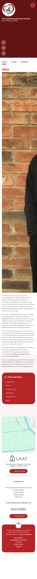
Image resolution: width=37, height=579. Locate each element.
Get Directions (19, 516)
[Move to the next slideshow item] (3, 48)
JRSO (4, 64)
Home (4, 62)
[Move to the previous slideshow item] (3, 42)
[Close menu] (33, 5)
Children (24, 62)
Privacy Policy (18, 544)
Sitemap (18, 542)
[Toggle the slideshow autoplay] (3, 53)
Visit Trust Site (19, 471)
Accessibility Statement (18, 540)
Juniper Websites (25, 534)
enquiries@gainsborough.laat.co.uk (18, 502)
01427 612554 (18, 509)
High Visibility (18, 538)
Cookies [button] (18, 546)
